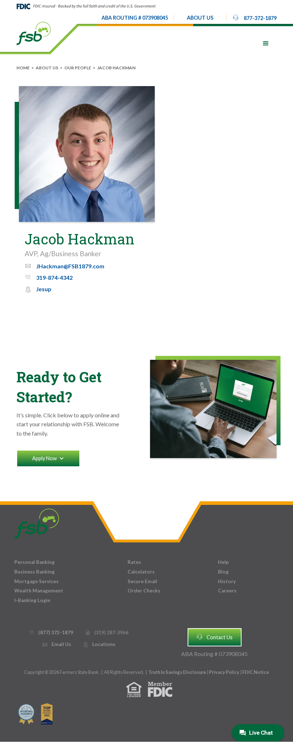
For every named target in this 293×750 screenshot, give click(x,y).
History (227, 581)
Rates (134, 562)
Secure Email (142, 581)
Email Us (56, 644)
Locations (99, 644)
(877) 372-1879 (51, 632)
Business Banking (34, 572)
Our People (77, 67)
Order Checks (144, 590)
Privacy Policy (224, 672)
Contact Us (214, 636)
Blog (223, 572)
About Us (47, 67)
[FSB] (36, 521)
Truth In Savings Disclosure (177, 672)
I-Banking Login (32, 600)
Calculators (141, 572)
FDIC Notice (255, 672)
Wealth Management (38, 590)
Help (223, 562)
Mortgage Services (36, 581)
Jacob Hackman (116, 67)
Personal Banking (34, 562)
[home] (33, 33)
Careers (227, 590)
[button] (200, 18)
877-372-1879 (254, 17)
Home (23, 67)
